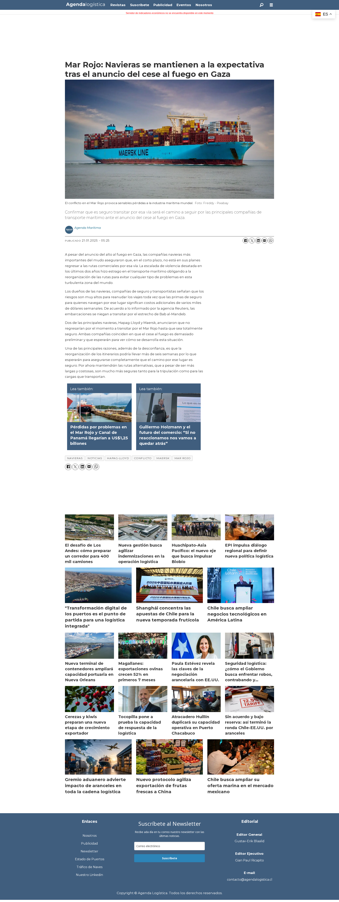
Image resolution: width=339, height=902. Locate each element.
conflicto (143, 458)
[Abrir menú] (271, 5)
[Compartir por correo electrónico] (264, 240)
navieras (75, 458)
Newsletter (89, 851)
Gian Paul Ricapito (249, 860)
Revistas (118, 5)
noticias (94, 458)
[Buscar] (261, 5)
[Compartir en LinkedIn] (258, 240)
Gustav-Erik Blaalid (249, 841)
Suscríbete (139, 5)
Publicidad (162, 5)
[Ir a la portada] (85, 5)
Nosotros (204, 5)
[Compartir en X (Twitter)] (252, 240)
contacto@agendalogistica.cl (249, 879)
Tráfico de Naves (89, 867)
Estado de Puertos (89, 859)
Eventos (184, 5)
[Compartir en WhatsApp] (271, 240)
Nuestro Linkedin (89, 875)
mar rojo (182, 458)
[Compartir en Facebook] (246, 240)
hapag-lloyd (118, 458)
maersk (162, 458)
